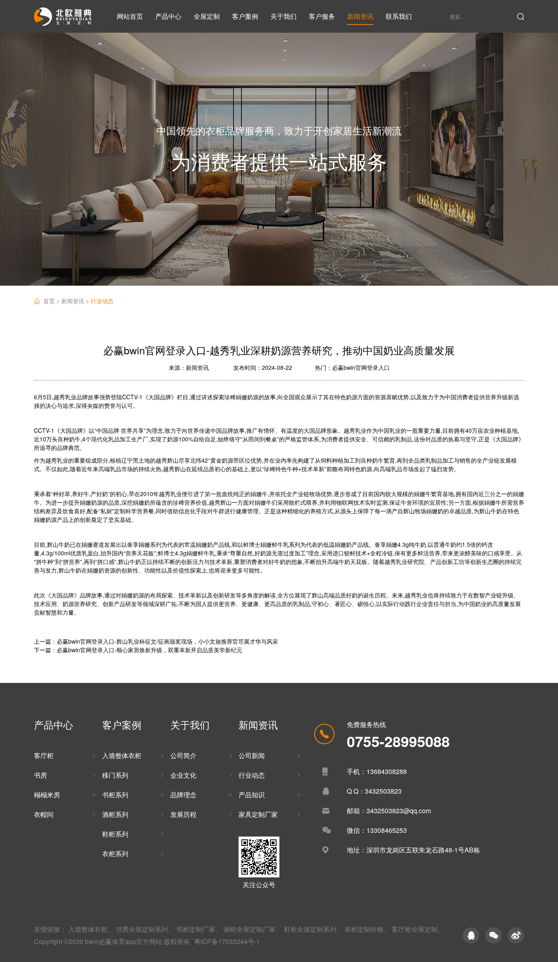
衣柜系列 (115, 853)
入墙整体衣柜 (121, 755)
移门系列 (115, 775)
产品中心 (168, 16)
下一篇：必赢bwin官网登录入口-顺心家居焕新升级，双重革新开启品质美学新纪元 (138, 650)
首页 (52, 301)
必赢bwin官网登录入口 (361, 367)
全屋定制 (207, 16)
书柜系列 (115, 794)
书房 (40, 775)
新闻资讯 (360, 16)
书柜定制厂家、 (199, 929)
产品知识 (252, 794)
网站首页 (130, 16)
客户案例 (245, 16)
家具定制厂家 (258, 814)
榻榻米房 (47, 794)
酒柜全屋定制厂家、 (252, 929)
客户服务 (322, 16)
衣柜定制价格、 (367, 929)
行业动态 (102, 301)
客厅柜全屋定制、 (418, 929)
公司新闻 (252, 755)
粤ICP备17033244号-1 (227, 941)
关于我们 (283, 16)
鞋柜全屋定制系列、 (313, 929)
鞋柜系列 (115, 834)
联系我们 (399, 16)
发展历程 (183, 814)
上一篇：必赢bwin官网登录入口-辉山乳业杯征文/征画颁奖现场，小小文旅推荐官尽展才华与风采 (156, 641)
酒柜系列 (115, 814)
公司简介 (183, 755)
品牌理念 (183, 794)
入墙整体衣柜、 (91, 929)
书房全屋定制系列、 (145, 929)
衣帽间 (44, 814)
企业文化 (183, 775)
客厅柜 (44, 755)
